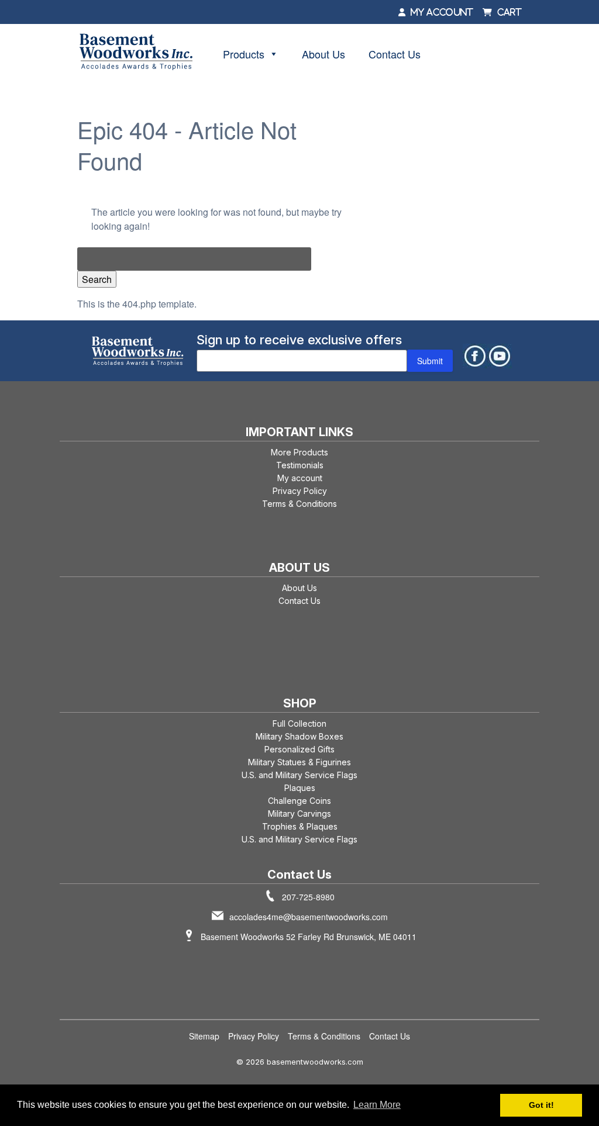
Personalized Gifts (299, 749)
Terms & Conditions (299, 504)
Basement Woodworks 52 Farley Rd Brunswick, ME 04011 (308, 936)
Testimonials (299, 465)
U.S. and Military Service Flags (299, 775)
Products (243, 53)
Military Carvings (299, 813)
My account (299, 478)
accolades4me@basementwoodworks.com (308, 917)
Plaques (299, 788)
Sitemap (204, 1036)
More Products (299, 452)
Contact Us (395, 53)
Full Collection (299, 723)
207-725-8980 (308, 897)
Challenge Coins (299, 801)
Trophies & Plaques (300, 826)
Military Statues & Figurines (299, 762)
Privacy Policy (300, 491)
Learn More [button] (377, 1105)
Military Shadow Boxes (299, 736)
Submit (430, 361)
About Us (323, 53)
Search (97, 279)
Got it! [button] (541, 1105)
